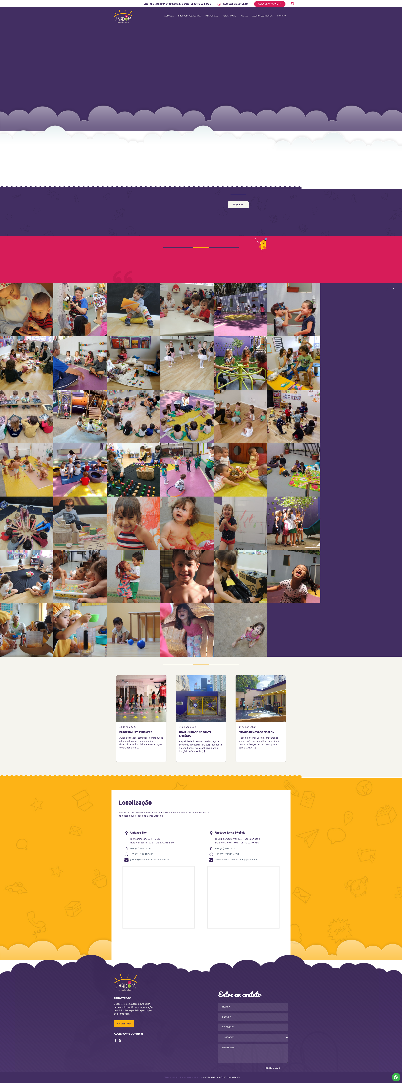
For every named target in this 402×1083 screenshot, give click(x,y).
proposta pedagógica (189, 16)
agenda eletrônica (262, 16)
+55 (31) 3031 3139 (161, 4)
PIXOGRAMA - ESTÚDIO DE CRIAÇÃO (221, 1078)
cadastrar (124, 1024)
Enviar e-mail (272, 1068)
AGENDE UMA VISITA (269, 4)
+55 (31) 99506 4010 (227, 854)
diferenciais (211, 16)
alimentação (229, 16)
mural (244, 16)
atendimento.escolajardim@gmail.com (236, 860)
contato (281, 16)
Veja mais (238, 204)
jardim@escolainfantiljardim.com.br (149, 860)
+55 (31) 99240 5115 (141, 854)
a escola (169, 16)
